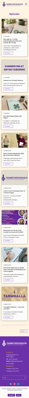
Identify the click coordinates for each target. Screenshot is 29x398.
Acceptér (11, 395)
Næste (23, 331)
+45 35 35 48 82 (13, 359)
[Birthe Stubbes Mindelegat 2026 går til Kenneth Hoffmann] (14, 140)
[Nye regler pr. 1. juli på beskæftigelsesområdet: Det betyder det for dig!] (14, 26)
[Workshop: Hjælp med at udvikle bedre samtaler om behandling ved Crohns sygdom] (14, 255)
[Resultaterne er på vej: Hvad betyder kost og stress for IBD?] (14, 217)
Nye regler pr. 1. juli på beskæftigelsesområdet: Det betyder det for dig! (12, 40)
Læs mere (9, 53)
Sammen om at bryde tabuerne (13, 80)
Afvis (18, 395)
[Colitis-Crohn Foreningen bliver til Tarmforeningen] (14, 178)
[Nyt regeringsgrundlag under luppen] (14, 103)
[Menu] (26, 4)
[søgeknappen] (24, 377)
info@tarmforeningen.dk (16, 361)
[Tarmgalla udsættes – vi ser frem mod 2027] (14, 294)
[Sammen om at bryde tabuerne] (14, 67)
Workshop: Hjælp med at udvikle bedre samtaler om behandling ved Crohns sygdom (14, 269)
